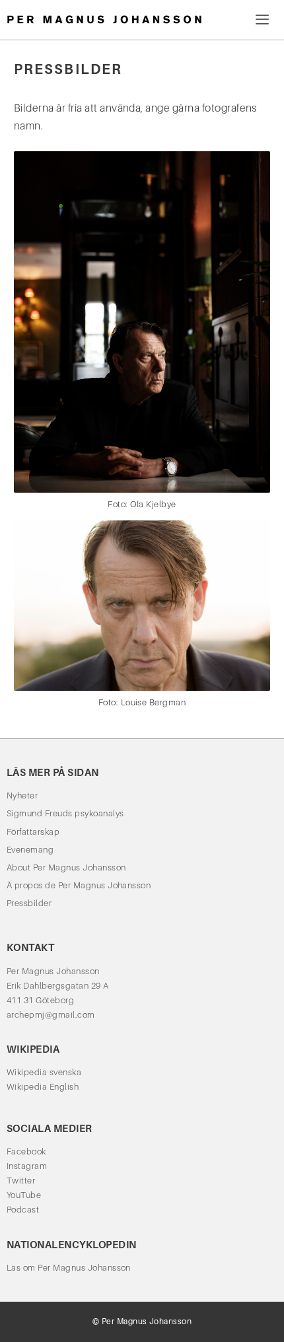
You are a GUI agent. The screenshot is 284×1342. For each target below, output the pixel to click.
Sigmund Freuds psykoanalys (65, 813)
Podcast (23, 1210)
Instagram (27, 1166)
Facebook (26, 1151)
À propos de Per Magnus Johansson (79, 885)
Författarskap (33, 832)
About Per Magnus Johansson (66, 867)
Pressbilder (29, 903)
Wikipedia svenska (44, 1072)
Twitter (21, 1180)
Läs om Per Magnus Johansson (69, 1268)
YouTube (24, 1195)
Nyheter (22, 795)
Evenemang (30, 850)
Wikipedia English (43, 1087)
